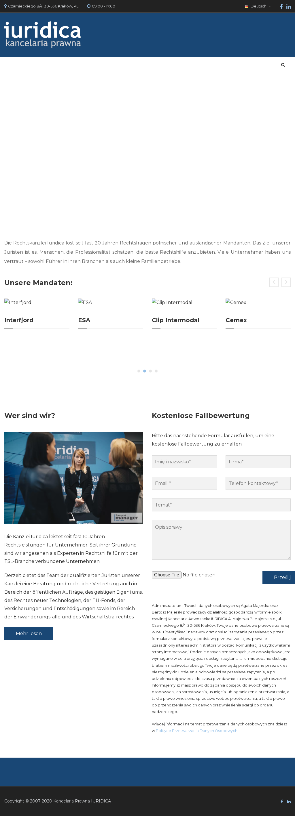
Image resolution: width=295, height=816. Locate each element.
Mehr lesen (29, 633)
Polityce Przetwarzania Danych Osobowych (196, 731)
